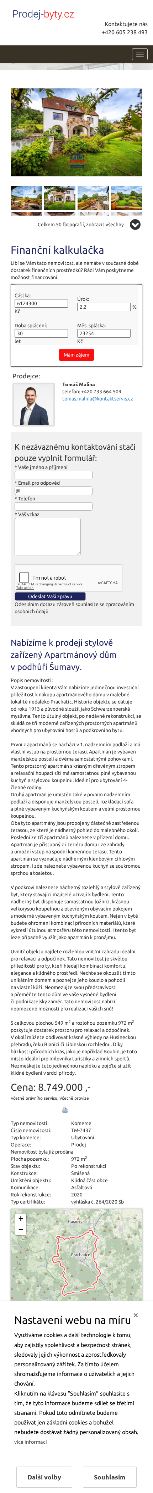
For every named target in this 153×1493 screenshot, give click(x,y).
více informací (30, 1442)
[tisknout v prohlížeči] (65, 1110)
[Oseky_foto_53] (59, 198)
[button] (20, 1219)
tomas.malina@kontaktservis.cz (97, 399)
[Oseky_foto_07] (93, 198)
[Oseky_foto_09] (126, 198)
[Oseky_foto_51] (76, 132)
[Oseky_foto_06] (26, 198)
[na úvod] (58, 13)
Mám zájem (76, 355)
